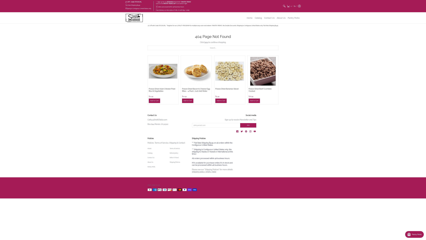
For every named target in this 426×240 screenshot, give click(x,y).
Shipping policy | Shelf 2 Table (204, 172)
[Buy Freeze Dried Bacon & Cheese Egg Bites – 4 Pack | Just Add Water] (196, 71)
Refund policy (174, 153)
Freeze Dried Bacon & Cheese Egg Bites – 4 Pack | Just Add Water (196, 90)
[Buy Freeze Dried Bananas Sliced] (229, 71)
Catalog (150, 153)
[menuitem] (284, 6)
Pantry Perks (151, 167)
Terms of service (175, 148)
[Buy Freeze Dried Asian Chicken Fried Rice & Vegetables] (163, 71)
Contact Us (151, 157)
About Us (150, 162)
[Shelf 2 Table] (134, 18)
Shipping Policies (175, 162)
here (206, 42)
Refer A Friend (174, 157)
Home (149, 148)
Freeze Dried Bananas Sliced (227, 89)
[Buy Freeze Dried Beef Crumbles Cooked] (263, 71)
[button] (291, 6)
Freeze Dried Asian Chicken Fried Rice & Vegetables (162, 90)
